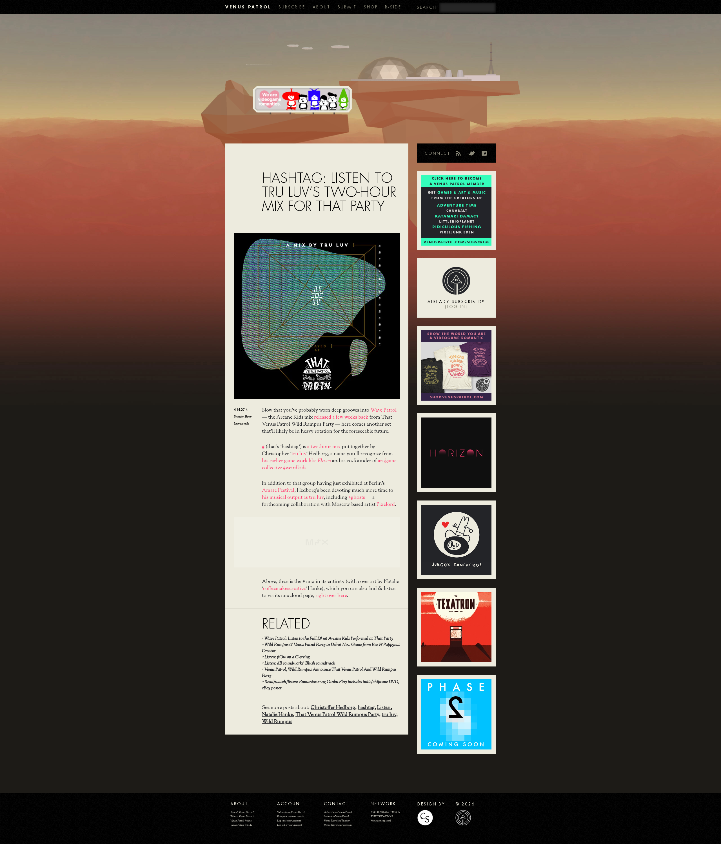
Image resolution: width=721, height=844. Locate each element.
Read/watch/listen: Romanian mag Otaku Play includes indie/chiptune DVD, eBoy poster (330, 685)
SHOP (371, 7)
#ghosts (356, 497)
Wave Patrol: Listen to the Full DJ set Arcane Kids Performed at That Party (328, 639)
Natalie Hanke (277, 715)
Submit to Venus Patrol (336, 816)
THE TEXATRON (382, 816)
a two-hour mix (324, 447)
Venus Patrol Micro (241, 821)
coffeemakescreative (284, 588)
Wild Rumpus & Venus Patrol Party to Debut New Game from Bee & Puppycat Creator (331, 648)
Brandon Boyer (243, 416)
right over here (331, 596)
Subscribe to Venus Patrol (291, 812)
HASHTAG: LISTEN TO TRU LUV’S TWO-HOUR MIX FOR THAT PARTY (329, 192)
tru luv (298, 454)
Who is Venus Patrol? (242, 816)
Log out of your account (289, 825)
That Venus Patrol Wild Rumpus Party (337, 715)
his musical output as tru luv (293, 497)
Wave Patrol (383, 410)
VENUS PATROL (248, 7)
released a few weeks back (341, 417)
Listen (384, 707)
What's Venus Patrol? (242, 812)
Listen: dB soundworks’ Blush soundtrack (299, 663)
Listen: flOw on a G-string (287, 657)
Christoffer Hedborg (333, 707)
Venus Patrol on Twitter (337, 821)
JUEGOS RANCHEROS (385, 812)
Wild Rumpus (277, 722)
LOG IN (456, 306)
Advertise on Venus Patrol (338, 812)
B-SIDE (393, 7)
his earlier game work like (296, 461)
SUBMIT (347, 7)
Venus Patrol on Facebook (338, 825)
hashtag (366, 707)
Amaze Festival (278, 490)
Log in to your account (289, 821)
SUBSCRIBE (292, 7)
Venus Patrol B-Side (241, 825)
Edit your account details (290, 816)
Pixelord (386, 504)
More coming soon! (381, 821)
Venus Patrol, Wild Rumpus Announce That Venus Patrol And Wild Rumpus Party (329, 672)
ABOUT (321, 7)
